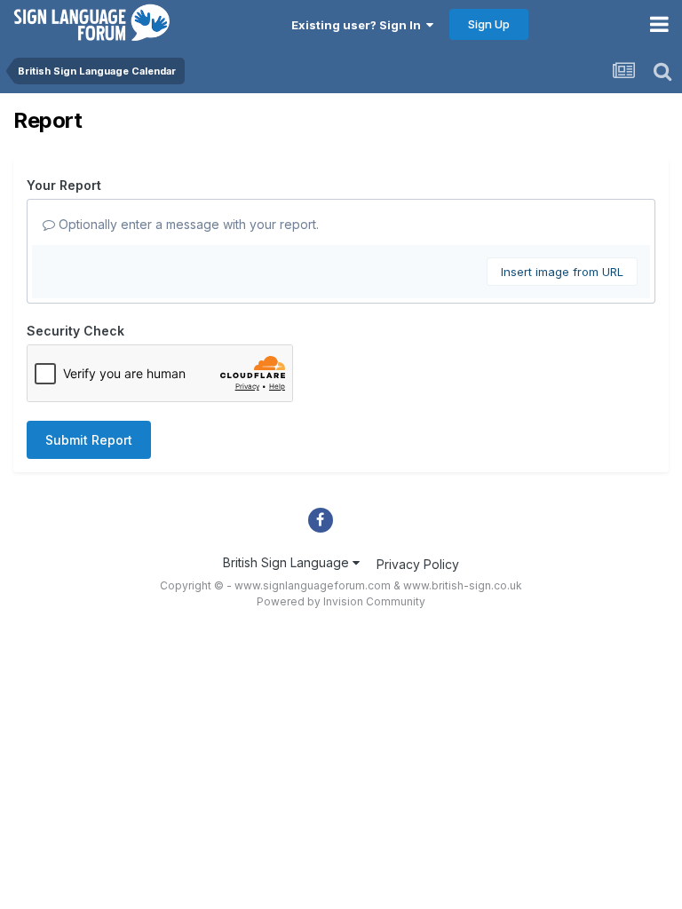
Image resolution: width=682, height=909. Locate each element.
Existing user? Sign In (358, 25)
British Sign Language (288, 562)
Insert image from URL (562, 272)
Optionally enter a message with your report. (187, 224)
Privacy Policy (418, 564)
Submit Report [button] (88, 439)
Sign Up (489, 24)
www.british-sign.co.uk (462, 585)
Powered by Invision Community (341, 601)
